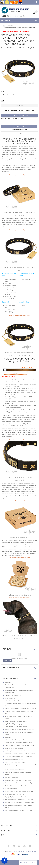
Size (2, 91)
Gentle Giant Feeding (11, 788)
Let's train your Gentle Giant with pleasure (17, 701)
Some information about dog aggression (16, 762)
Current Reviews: (6, 118)
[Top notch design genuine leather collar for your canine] (19, 193)
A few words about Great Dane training (16, 726)
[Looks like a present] (19, 576)
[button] (4, 860)
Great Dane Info (9, 687)
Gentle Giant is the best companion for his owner (19, 791)
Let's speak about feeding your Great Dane (17, 740)
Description (19, 126)
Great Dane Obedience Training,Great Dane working (20, 753)
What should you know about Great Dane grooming (19, 729)
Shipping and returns (19, 129)
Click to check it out (19, 115)
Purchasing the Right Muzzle (13, 695)
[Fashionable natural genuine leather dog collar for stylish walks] (19, 458)
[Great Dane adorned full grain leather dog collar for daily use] (19, 616)
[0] (34, 14)
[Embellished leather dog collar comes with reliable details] (19, 248)
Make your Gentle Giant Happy (14, 759)
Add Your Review (18, 118)
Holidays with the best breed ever (14, 748)
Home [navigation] (4, 26)
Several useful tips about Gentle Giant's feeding (18, 783)
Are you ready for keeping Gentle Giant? (16, 721)
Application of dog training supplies (15, 724)
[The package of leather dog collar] (19, 518)
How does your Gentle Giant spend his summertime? (20, 802)
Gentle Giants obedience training (14, 769)
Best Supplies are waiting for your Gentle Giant (18, 810)
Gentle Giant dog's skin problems (14, 794)
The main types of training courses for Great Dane (19, 745)
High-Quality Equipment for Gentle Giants (17, 796)
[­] (35, 20)
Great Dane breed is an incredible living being (18, 780)
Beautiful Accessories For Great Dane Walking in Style (20, 708)
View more (7, 660)
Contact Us (21, 16)
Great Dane (8, 682)
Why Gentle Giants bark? (12, 777)
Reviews (19, 133)
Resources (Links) (10, 698)
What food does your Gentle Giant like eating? (18, 785)
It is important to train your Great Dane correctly (18, 756)
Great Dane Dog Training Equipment (15, 685)
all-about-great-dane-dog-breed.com (25, 851)
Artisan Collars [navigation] (10, 25)
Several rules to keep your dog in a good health (18, 742)
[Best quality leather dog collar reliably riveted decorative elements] (19, 333)
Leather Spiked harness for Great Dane (16, 751)
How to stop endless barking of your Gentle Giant (19, 799)
